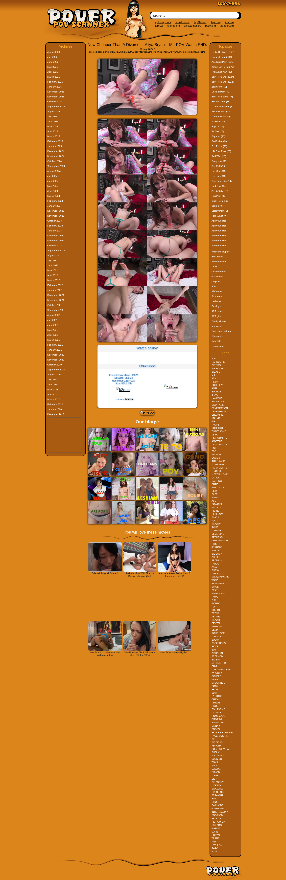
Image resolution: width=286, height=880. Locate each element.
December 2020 (55, 354)
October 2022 (54, 245)
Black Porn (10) (220, 201)
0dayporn (218, 808)
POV (214, 286)
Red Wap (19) (219, 156)
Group (216, 706)
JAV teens (217, 291)
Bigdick (216, 507)
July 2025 (52, 116)
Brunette (218, 401)
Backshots (219, 643)
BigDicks (217, 742)
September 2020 (56, 369)
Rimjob (216, 702)
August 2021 (54, 315)
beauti (216, 620)
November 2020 (55, 359)
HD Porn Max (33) (221, 111)
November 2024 (55, 156)
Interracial (217, 326)
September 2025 (56, 106)
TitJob (216, 772)
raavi (215, 848)
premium (217, 560)
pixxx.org (210, 25)
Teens (215, 613)
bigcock (217, 553)
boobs (216, 729)
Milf (214, 375)
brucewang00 (220, 577)
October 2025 (54, 101)
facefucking (220, 735)
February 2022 (55, 285)
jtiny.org (229, 22)
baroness (218, 583)
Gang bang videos (221, 331)
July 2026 (52, 57)
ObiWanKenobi (176, 51)
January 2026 (54, 86)
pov (187, 51)
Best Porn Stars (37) (222, 96)
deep (215, 630)
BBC (214, 451)
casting (217, 481)
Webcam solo (219, 261)
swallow (217, 788)
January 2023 (54, 230)
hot (214, 448)
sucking (217, 759)
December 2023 (55, 210)
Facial (215, 424)
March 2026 (53, 76)
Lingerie (152, 51)
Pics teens (217, 296)
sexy (214, 590)
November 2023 (55, 215)
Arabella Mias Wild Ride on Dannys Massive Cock (140, 574)
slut (214, 692)
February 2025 (55, 141)
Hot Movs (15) (219, 171)
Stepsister (219, 663)
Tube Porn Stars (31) (223, 116)
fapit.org (216, 22)
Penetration (220, 408)
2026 (214, 851)
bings (215, 587)
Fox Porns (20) (219, 146)
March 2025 (53, 136)
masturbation (221, 669)
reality (216, 818)
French (216, 689)
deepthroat (219, 411)
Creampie (217, 414)
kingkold (217, 573)
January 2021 (54, 349)
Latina (215, 477)
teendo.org (173, 25)
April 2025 (52, 131)
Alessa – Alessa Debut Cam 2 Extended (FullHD (174, 574)
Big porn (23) (218, 136)
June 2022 (52, 265)
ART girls (216, 316)
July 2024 (52, 176)
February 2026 (55, 81)
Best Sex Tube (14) (222, 181)
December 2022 (55, 235)
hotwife (217, 835)
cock (215, 686)
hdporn (216, 745)
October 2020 (54, 364)
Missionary (162, 51)
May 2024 (52, 186)
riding (202, 51)
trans (215, 838)
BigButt (217, 659)
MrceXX (216, 636)
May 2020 (52, 389)
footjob (143, 51)
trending (218, 792)
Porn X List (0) (219, 215)
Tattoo (216, 712)
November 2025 (55, 96)
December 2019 (55, 414)
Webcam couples (221, 251)
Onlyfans (216, 281)
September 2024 (56, 166)
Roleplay (217, 385)
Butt (215, 649)
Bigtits (106, 51)
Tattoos (217, 696)
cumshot (217, 428)
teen (215, 381)
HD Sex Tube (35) (221, 101)
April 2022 (52, 275)
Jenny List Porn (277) (223, 67)
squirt (216, 610)
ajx (214, 600)
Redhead (194, 51)
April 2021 (52, 335)
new (214, 491)
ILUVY (215, 395)
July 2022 (52, 260)
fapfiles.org (200, 22)
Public (216, 752)
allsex (92, 51)
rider (215, 646)
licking (216, 785)
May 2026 (52, 67)
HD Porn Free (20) (221, 151)
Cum (214, 666)
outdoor (217, 825)
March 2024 (53, 196)
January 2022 (54, 290)
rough (216, 527)
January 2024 (54, 205)
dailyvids (217, 805)
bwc (214, 798)
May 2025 (52, 126)
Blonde (216, 391)
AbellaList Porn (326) (223, 62)
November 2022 (55, 240)
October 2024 (54, 161)
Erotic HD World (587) (223, 52)
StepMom (217, 656)
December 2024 (55, 151)
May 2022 (52, 270)
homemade (218, 716)
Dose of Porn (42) (221, 91)
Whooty (217, 673)
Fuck (215, 765)
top (214, 606)
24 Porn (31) (218, 121)
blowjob (114, 51)
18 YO (215, 266)
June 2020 (52, 384)
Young (216, 418)
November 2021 (55, 300)
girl (214, 421)
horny (216, 679)
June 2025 (52, 121)
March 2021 (53, 339)
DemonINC (218, 534)
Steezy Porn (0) (220, 210)
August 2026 (54, 52)
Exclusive (218, 514)
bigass (99, 51)
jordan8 (217, 547)
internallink (220, 812)
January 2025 (54, 146)
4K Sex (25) (218, 131)
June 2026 (52, 62)
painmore (218, 722)
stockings (218, 682)
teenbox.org (227, 25)
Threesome (219, 431)
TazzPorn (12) (219, 196)
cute (215, 484)
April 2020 (52, 394)
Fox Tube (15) (219, 176)
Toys (215, 762)
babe (214, 494)
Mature (216, 530)
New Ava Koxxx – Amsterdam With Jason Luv (105, 653)
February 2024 (55, 201)
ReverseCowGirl (222, 732)
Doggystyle (219, 444)
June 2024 (52, 181)
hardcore (218, 362)
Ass (214, 500)
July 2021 (52, 320)
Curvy (215, 699)
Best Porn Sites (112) (223, 81)
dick (214, 778)
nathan (216, 454)
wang (215, 580)
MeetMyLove (220, 474)
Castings (216, 306)
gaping (216, 828)
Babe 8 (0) (217, 205)
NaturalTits (219, 467)
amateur (217, 441)
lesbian (216, 768)
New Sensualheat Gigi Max (174, 652)
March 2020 (53, 399)
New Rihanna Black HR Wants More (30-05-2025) (139, 653)
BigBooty (218, 782)
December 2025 (55, 91)
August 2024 (54, 171)
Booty (216, 639)
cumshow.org (182, 22)
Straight (217, 795)
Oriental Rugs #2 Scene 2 (105, 573)
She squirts (217, 336)
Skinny (216, 725)
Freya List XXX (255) (222, 71)
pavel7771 (218, 845)
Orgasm (217, 719)
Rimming (217, 626)
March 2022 (53, 280)
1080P (215, 775)
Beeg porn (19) (219, 161)
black (215, 517)
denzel (216, 623)
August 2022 (54, 255)
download (128, 399)
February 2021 (55, 344)
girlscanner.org (192, 25)
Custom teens (219, 271)
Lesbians (216, 301)
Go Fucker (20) (220, 141)
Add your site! (219, 220)
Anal (214, 388)
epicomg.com (163, 22)
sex (214, 378)
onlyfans (218, 405)
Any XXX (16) (219, 166)
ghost (216, 802)
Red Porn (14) (219, 186)
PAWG (215, 596)
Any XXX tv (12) (220, 191)
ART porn (217, 311)
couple (216, 676)
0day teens (217, 276)
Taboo (215, 563)
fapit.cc (159, 25)
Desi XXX (216, 341)
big (213, 739)
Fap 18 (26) (218, 126)
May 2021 (52, 330)
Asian (215, 567)
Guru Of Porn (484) (222, 57)
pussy (215, 570)
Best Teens (217, 256)
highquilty (219, 821)
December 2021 (55, 295)
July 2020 (52, 379)
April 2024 (52, 191)
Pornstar (218, 755)
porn (215, 520)
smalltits (218, 487)
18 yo (215, 434)
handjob (217, 398)
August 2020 (54, 374)
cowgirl (217, 504)
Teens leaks (218, 346)
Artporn (217, 653)
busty (215, 550)
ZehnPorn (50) (219, 86)
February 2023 (55, 225)
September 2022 (56, 250)
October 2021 (54, 305)
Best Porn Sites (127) (223, 76)
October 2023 (54, 220)
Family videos (219, 321)
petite (216, 616)
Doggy (136, 51)
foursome (218, 709)
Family (216, 497)
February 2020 (55, 404)
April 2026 (52, 71)
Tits (214, 543)
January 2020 (54, 409)
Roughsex (218, 633)
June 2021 (52, 325)
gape (215, 831)
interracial (219, 461)
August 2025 (54, 111)
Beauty (216, 524)
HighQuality (219, 438)
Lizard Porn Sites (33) (223, 106)
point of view (220, 749)
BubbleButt (219, 593)
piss (214, 841)
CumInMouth (125, 51)
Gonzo (216, 603)
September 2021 (56, 310)
